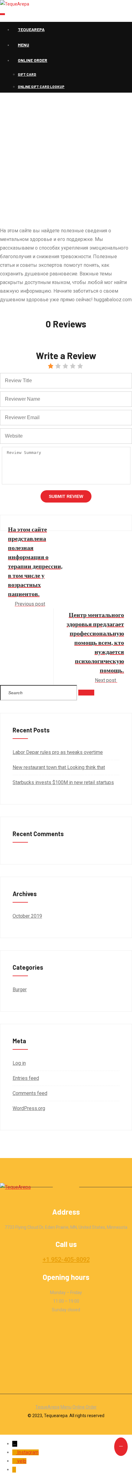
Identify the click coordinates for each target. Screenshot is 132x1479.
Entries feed (26, 1078)
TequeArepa (31, 29)
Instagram (28, 1452)
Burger (20, 989)
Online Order (32, 60)
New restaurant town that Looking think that (59, 767)
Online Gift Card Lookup (41, 86)
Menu (23, 44)
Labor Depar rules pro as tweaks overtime (58, 752)
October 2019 (27, 916)
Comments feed (30, 1093)
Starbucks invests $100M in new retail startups (63, 782)
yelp (21, 1461)
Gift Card (27, 74)
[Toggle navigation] (2, 14)
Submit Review (66, 496)
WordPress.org (29, 1108)
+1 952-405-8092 (66, 1259)
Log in (19, 1063)
